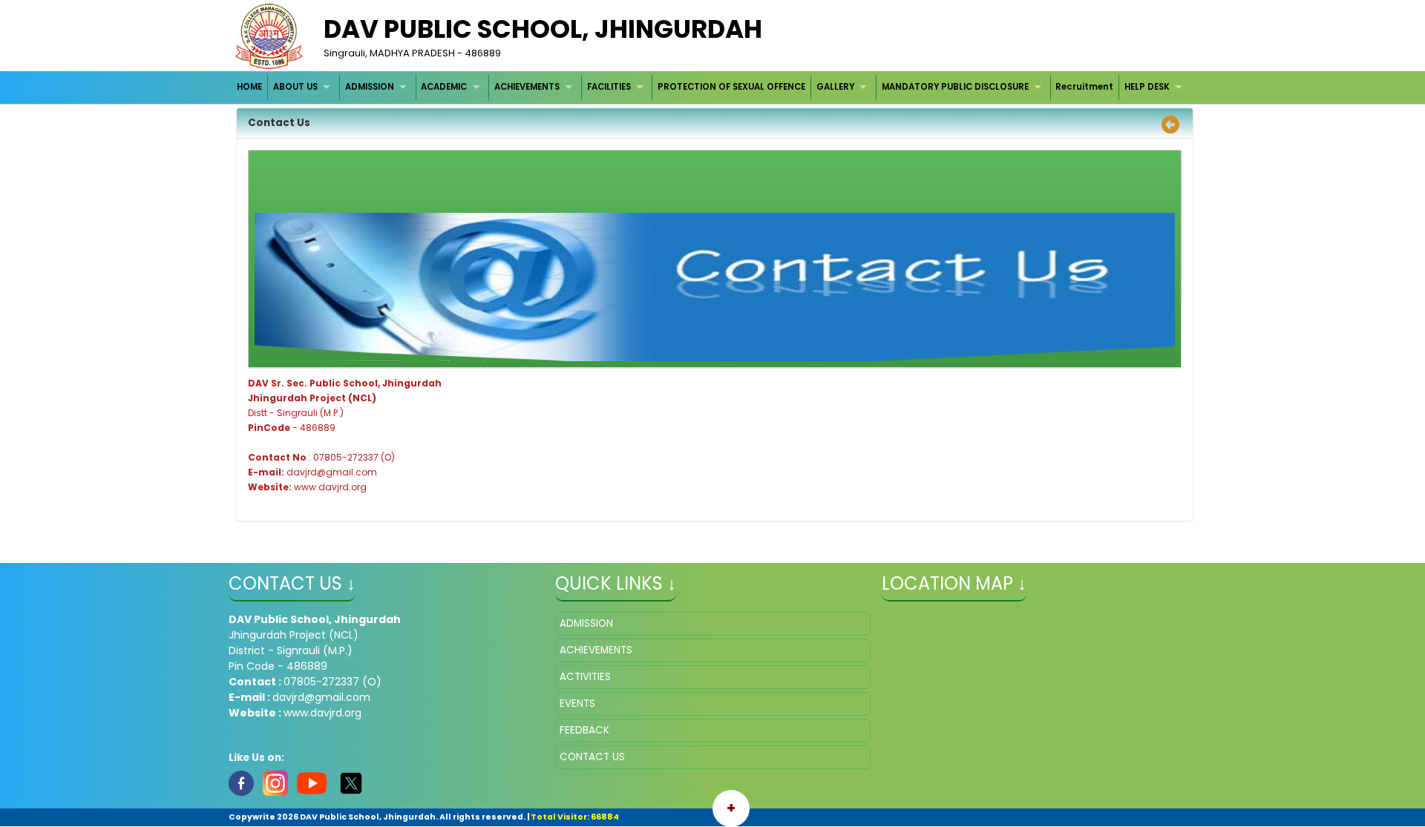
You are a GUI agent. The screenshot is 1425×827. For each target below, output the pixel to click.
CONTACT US (592, 757)
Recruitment (1084, 87)
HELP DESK (1147, 87)
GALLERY (835, 87)
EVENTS (577, 703)
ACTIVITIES (585, 677)
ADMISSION (369, 87)
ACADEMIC (444, 87)
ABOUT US (295, 87)
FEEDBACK (584, 730)
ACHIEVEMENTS (527, 87)
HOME (249, 87)
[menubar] (711, 87)
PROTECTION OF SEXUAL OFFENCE (731, 87)
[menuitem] (250, 87)
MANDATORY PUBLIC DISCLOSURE (955, 87)
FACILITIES (609, 87)
